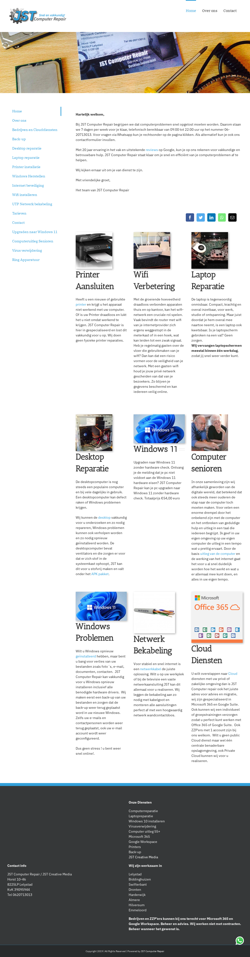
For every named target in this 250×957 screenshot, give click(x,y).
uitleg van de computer (217, 553)
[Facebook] (190, 217)
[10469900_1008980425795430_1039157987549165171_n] (94, 432)
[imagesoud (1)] (209, 432)
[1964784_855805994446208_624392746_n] (152, 250)
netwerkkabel (150, 669)
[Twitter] (200, 217)
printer (81, 304)
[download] (159, 428)
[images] (217, 617)
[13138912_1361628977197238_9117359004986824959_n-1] (209, 250)
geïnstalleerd (86, 656)
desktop (104, 517)
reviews (152, 150)
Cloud (232, 673)
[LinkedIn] (211, 217)
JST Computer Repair (152, 951)
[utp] (154, 612)
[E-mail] (232, 217)
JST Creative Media (143, 857)
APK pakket (100, 574)
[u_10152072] (94, 250)
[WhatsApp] (222, 217)
